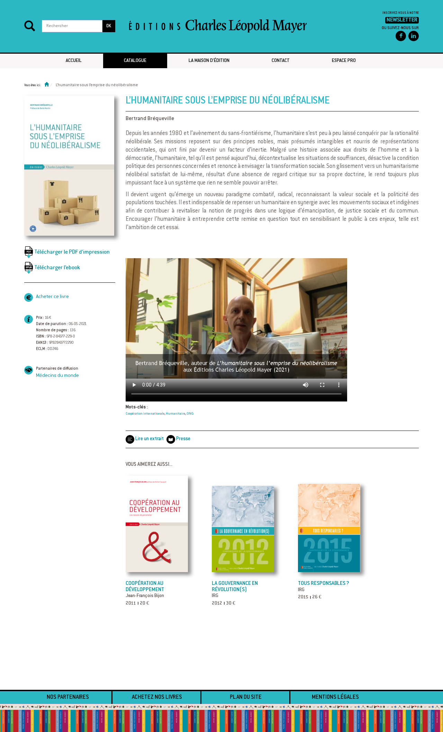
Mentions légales (335, 697)
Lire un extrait (149, 439)
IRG (215, 596)
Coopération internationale (145, 414)
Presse (183, 439)
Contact (281, 60)
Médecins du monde (57, 375)
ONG (190, 414)
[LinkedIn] (413, 36)
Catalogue (135, 60)
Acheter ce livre (52, 297)
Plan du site (246, 697)
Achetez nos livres (157, 697)
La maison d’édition (209, 60)
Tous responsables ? (323, 583)
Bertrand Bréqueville (150, 118)
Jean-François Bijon (145, 596)
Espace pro (344, 60)
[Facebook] (401, 36)
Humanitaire (175, 414)
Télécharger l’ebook (57, 267)
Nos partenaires (68, 697)
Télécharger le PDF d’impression (72, 251)
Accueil (74, 60)
